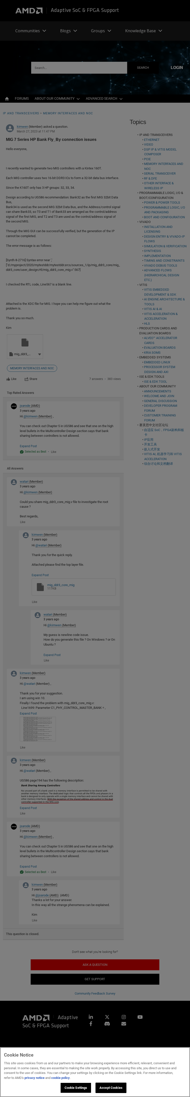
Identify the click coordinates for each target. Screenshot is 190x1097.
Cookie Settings (76, 1088)
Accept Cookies (110, 1088)
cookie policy (60, 1078)
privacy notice (34, 1078)
